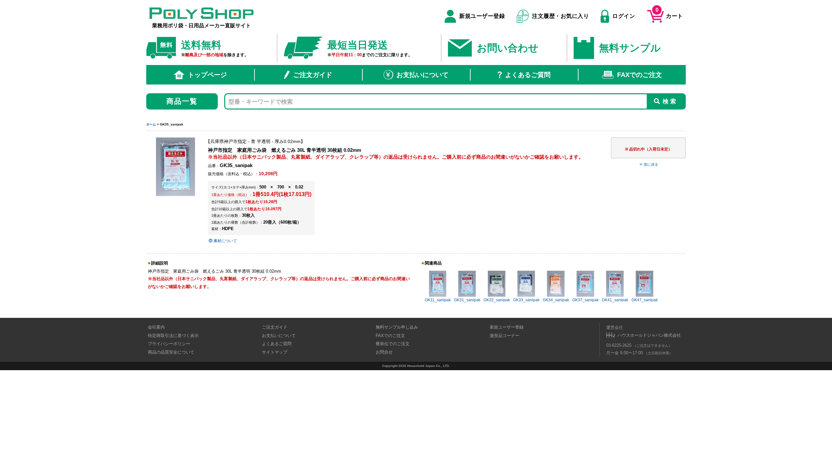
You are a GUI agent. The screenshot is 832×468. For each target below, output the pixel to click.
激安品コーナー (504, 335)
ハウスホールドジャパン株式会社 (649, 335)
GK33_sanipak (526, 300)
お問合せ (384, 352)
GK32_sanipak (497, 300)
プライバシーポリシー (169, 343)
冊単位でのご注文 (393, 343)
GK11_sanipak (438, 300)
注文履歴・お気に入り (560, 16)
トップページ (207, 74)
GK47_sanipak (644, 300)
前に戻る (651, 164)
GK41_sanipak (615, 300)
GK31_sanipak (467, 300)
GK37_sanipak (585, 300)
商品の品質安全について (171, 352)
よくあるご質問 (528, 74)
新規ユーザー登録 (482, 16)
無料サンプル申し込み (397, 327)
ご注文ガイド (312, 74)
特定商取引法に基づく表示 (173, 335)
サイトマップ (274, 352)
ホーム (151, 124)
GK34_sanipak (556, 300)
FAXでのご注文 (639, 74)
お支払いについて (422, 74)
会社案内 (156, 327)
